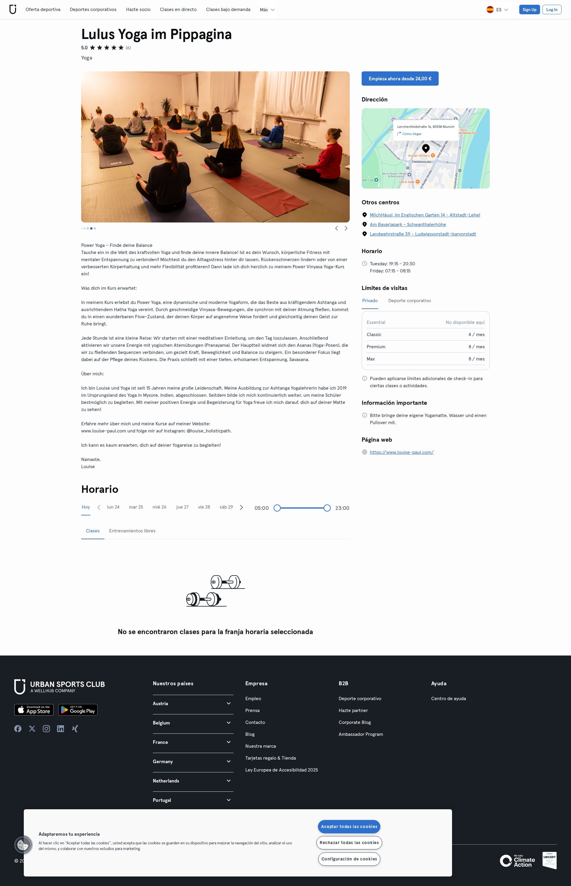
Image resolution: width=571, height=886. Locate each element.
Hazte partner (353, 710)
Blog (250, 734)
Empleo (253, 698)
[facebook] (17, 728)
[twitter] (32, 728)
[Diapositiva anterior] (336, 228)
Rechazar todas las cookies (349, 842)
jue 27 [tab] (182, 507)
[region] (238, 842)
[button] (193, 703)
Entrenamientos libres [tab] (132, 531)
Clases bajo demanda (228, 9)
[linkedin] (60, 728)
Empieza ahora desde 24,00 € (400, 78)
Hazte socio (138, 9)
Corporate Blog (355, 722)
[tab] (81, 228)
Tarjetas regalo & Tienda (270, 758)
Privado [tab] (370, 300)
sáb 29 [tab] (226, 507)
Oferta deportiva (43, 9)
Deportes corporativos (93, 9)
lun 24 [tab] (113, 507)
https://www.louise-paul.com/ (402, 452)
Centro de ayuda (448, 698)
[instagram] (46, 728)
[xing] (75, 728)
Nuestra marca (260, 746)
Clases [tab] (93, 531)
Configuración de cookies (349, 859)
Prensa (252, 710)
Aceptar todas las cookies (349, 826)
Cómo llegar (412, 133)
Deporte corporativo (360, 698)
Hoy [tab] (86, 507)
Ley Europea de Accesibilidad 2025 (281, 770)
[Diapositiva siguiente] (346, 228)
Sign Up (530, 9)
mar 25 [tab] (136, 507)
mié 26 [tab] (160, 507)
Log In (552, 9)
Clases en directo (178, 9)
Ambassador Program (361, 734)
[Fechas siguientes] (241, 507)
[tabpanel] (215, 591)
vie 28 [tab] (204, 507)
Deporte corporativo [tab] (409, 300)
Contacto (255, 722)
